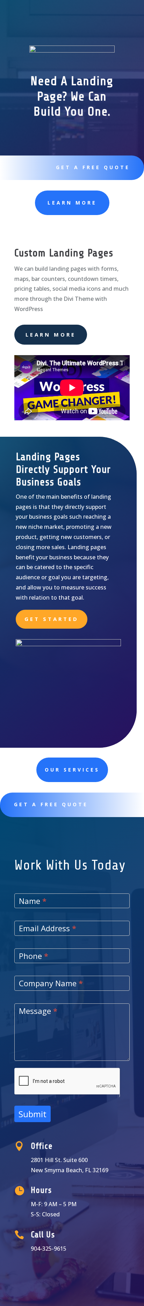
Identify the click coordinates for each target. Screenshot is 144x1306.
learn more (72, 202)
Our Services (72, 769)
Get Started (51, 618)
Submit (32, 1114)
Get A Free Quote (93, 167)
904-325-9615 (48, 1248)
